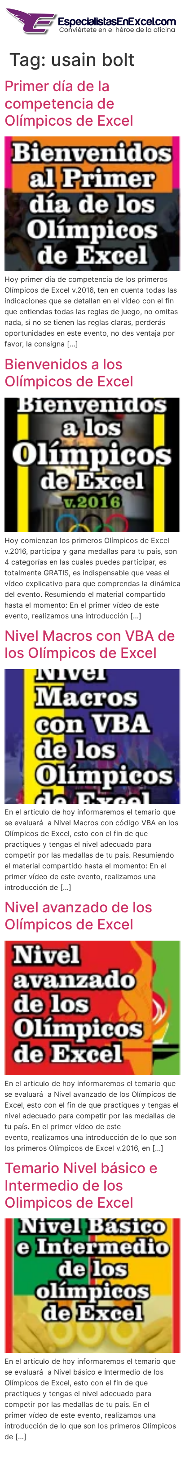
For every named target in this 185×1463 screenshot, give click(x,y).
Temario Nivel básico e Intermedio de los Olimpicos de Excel (81, 1185)
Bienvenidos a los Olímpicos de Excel (68, 372)
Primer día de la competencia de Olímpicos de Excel (68, 103)
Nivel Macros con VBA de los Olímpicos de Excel (89, 644)
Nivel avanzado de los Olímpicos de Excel (78, 915)
